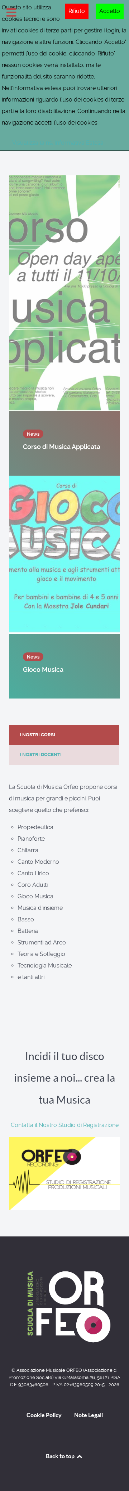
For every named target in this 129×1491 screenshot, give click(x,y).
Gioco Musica (44, 669)
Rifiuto (76, 11)
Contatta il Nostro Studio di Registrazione (65, 1125)
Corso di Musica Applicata (62, 446)
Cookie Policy (44, 1415)
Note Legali (88, 1415)
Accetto (109, 11)
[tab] (64, 735)
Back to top (61, 1456)
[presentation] (64, 735)
